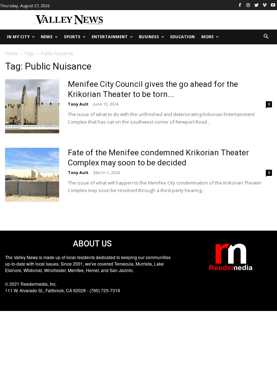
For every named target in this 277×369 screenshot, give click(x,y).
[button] (266, 37)
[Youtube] (273, 5)
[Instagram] (248, 5)
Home (11, 53)
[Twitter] (256, 5)
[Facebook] (240, 5)
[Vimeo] (264, 5)
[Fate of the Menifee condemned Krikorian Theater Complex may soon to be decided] (32, 175)
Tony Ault (78, 104)
